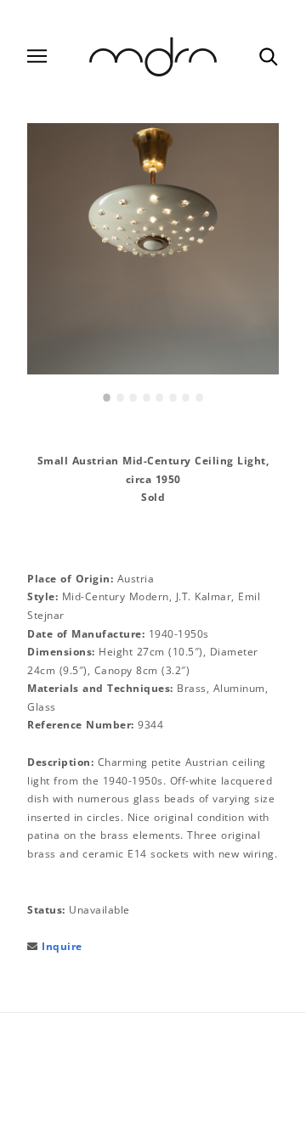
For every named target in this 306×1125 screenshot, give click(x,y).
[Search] (268, 56)
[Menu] (37, 56)
